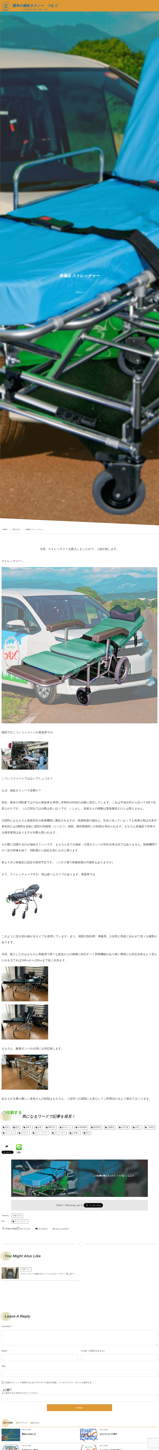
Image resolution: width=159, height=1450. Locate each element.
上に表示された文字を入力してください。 (21, 1393)
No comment (43, 1229)
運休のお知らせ (29, 1434)
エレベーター (60, 1133)
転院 (17, 1127)
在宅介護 (124, 1127)
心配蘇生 (110, 1127)
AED (88, 1133)
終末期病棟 (82, 1127)
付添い (138, 1127)
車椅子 (28, 1127)
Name (4, 1351)
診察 (39, 1127)
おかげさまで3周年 (108, 1434)
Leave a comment (61, 1229)
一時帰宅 (150, 1127)
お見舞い (75, 1133)
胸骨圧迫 (51, 1127)
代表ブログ (17, 1216)
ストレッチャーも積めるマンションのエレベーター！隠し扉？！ (47, 1274)
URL (4, 1366)
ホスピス (24, 1133)
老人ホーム (66, 1127)
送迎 (7, 1127)
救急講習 (97, 1127)
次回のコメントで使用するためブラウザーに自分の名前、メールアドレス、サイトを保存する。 (49, 1382)
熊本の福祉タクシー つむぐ (35, 5)
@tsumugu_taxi (73, 1205)
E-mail (84, 1351)
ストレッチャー (41, 1133)
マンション (9, 1133)
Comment (6, 1326)
